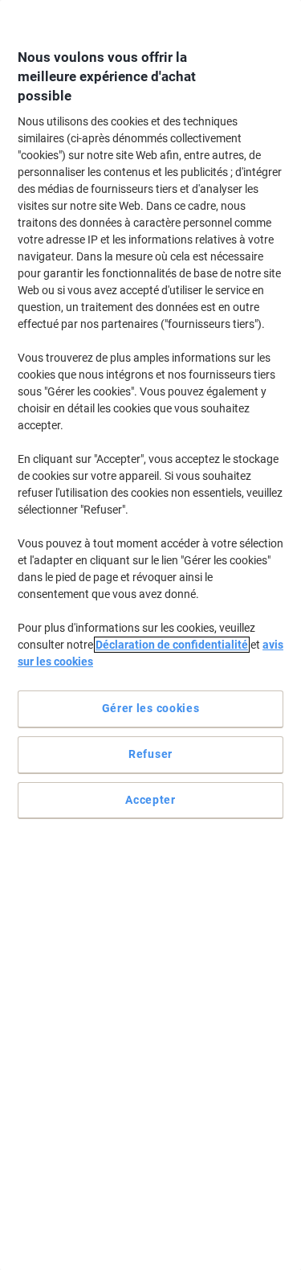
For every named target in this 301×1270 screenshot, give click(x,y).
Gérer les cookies (151, 708)
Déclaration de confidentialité (172, 644)
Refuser (150, 754)
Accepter (150, 799)
